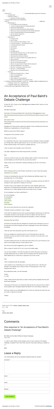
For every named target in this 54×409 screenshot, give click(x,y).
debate (11, 312)
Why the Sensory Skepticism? (17, 34)
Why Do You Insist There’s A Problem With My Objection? (24, 63)
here (23, 230)
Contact (14, 19)
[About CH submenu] (10, 13)
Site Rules (22, 86)
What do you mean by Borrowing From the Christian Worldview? (25, 30)
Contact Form (19, 19)
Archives (27, 13)
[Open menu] (50, 6)
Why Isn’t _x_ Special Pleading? (18, 68)
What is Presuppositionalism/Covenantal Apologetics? (23, 32)
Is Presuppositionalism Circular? (18, 45)
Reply (5, 348)
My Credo (34, 81)
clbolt (7, 312)
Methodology (11, 22)
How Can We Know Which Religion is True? (20, 41)
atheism (4, 312)
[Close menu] (3, 10)
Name (6, 376)
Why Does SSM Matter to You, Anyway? (20, 65)
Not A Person (14, 48)
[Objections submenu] (14, 37)
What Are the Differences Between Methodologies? (22, 29)
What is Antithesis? (15, 76)
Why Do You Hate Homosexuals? (18, 62)
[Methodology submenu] (15, 23)
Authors (15, 305)
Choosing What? (11, 15)
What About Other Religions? (17, 27)
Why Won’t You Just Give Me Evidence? (20, 70)
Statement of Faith (12, 16)
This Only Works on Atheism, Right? (19, 54)
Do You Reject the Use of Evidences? (19, 24)
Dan (41, 181)
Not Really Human (15, 51)
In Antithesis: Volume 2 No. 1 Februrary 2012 (18, 84)
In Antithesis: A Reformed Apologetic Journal (15, 81)
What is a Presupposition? (16, 75)
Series (18, 86)
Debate (24, 305)
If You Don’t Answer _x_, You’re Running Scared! (22, 43)
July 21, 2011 (7, 337)
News (27, 305)
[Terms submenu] (12, 72)
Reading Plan (45, 81)
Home (43, 21)
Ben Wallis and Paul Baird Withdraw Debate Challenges (18, 336)
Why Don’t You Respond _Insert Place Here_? (21, 67)
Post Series (39, 81)
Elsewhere (7, 220)
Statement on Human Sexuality (18, 18)
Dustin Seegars (8, 204)
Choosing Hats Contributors (39, 13)
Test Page (27, 86)
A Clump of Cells (14, 38)
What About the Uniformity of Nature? (19, 56)
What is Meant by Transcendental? (19, 78)
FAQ (6, 21)
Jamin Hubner (8, 200)
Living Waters (34, 181)
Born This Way (14, 40)
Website (6, 389)
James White (7, 198)
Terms (9, 71)
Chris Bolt (6, 202)
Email (6, 382)
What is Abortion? (15, 59)
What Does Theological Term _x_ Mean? (20, 73)
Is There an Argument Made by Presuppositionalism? (23, 26)
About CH (7, 13)
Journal (30, 81)
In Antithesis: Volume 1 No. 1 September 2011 (18, 82)
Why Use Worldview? (15, 35)
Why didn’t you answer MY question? (19, 60)
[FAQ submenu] (8, 21)
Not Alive (13, 49)
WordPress (49, 406)
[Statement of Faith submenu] (17, 16)
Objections (10, 37)
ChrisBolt (20, 305)
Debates (24, 19)
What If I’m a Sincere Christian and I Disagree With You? (23, 57)
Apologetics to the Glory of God (10, 3)
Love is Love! (14, 46)
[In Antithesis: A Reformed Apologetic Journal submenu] (26, 81)
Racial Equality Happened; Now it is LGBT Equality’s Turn (24, 52)
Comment (7, 360)
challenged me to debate (10, 172)
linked (15, 104)
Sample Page (14, 86)
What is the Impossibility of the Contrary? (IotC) (21, 79)
